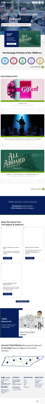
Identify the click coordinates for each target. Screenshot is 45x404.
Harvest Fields (38, 385)
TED (25, 385)
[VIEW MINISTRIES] (42, 67)
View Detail (40, 145)
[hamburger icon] (42, 2)
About (25, 381)
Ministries (18, 2)
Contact (25, 382)
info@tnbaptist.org (6, 383)
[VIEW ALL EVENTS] (43, 189)
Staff (25, 384)
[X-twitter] (7, 387)
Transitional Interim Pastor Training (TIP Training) (22, 139)
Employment (26, 387)
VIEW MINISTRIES (36, 67)
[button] (42, 42)
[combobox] (16, 24)
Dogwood (3, 392)
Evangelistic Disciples (37, 382)
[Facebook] (2, 387)
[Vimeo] (5, 387)
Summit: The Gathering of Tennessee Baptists (22, 174)
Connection (22, 103)
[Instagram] (3, 387)
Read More (8, 258)
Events (29, 2)
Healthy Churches (39, 384)
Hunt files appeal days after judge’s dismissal (10, 284)
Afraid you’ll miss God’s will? (32, 247)
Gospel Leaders (38, 379)
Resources (24, 2)
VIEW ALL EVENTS (36, 189)
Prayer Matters (38, 386)
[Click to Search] (39, 2)
